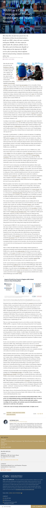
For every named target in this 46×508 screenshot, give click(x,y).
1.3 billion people (17, 126)
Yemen (24, 177)
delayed (8, 153)
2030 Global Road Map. (17, 192)
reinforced (5, 88)
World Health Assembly (17, 372)
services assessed (35, 189)
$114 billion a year (24, 268)
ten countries (34, 208)
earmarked (20, 308)
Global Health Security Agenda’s (10, 374)
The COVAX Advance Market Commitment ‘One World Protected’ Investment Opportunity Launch (23, 441)
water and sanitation (23, 85)
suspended (17, 236)
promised (31, 303)
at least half (18, 121)
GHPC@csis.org (7, 500)
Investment (9, 412)
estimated (22, 107)
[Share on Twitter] (38, 506)
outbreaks (18, 179)
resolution (12, 138)
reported (21, 168)
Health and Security (11, 414)
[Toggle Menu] (40, 2)
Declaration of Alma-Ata (8, 67)
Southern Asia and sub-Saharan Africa (19, 211)
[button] (42, 1)
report (34, 196)
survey (13, 253)
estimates (29, 204)
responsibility (38, 345)
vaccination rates (29, 153)
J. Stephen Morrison (5, 456)
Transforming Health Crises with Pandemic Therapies (14, 465)
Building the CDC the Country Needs (10, 455)
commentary (5, 6)
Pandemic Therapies (6, 470)
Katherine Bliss (6, 24)
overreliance (39, 114)
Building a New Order (9, 59)
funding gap (19, 271)
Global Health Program (15, 493)
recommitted (27, 380)
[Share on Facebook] (36, 506)
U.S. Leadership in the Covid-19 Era (10, 459)
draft (33, 94)
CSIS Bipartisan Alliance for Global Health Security (25, 489)
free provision (11, 237)
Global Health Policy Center (18, 412)
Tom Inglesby (12, 456)
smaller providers (21, 251)
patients (33, 112)
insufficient (15, 264)
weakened (14, 175)
